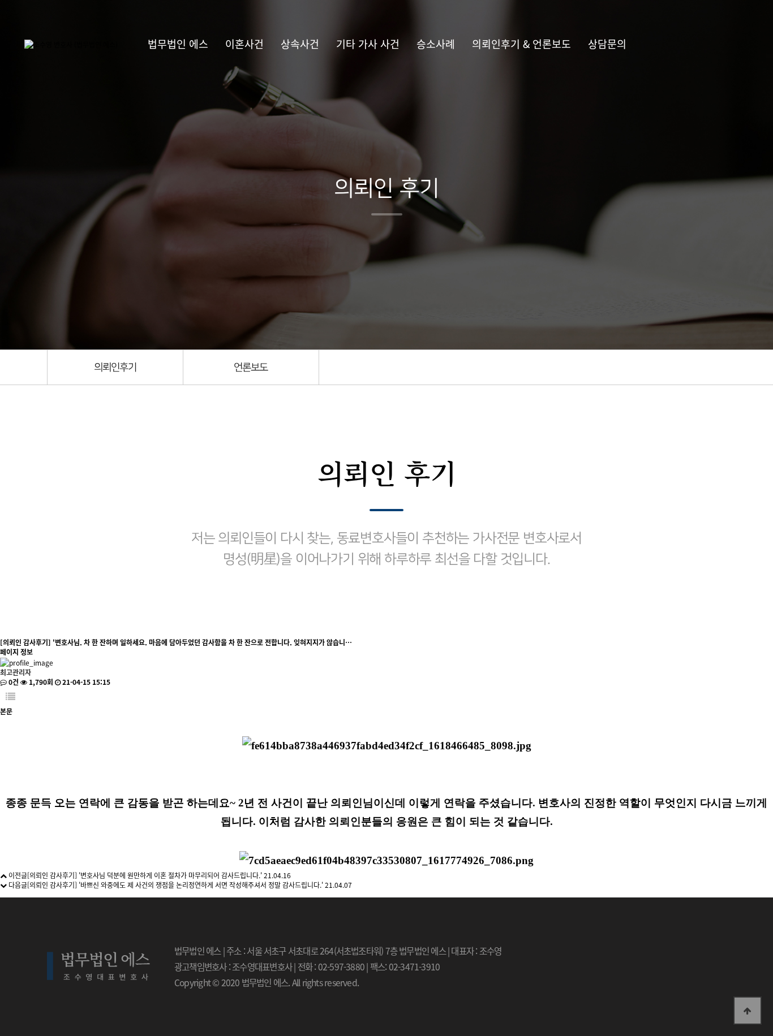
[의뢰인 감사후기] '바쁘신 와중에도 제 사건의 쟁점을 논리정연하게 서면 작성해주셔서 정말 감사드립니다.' (175, 885)
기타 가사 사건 (368, 43)
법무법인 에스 (178, 43)
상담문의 (607, 43)
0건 (13, 682)
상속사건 (300, 43)
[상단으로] (747, 1010)
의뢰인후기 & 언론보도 (521, 43)
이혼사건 (244, 43)
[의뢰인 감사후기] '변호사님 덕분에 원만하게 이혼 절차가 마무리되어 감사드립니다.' (144, 875)
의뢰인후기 (115, 367)
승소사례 (435, 43)
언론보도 (251, 367)
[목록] (10, 696)
